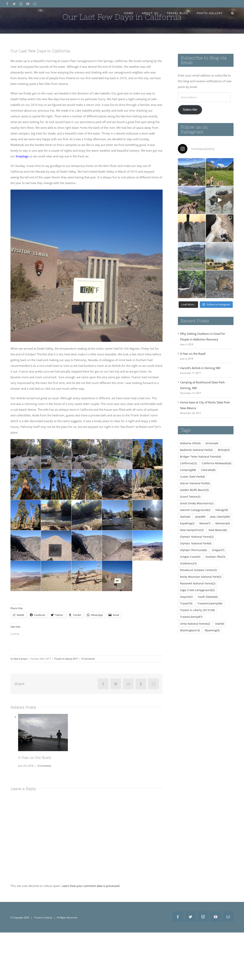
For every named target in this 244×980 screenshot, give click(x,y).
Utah (219, 623)
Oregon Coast (190, 556)
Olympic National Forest (197, 536)
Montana (222, 523)
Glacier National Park (195, 483)
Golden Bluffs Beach (194, 490)
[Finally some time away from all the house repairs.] (191, 256)
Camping (188, 470)
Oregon (218, 550)
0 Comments (88, 658)
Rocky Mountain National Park (200, 577)
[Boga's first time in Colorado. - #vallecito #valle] (191, 200)
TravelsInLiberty (209, 603)
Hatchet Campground (195, 510)
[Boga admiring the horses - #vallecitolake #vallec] (220, 172)
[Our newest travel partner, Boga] (220, 228)
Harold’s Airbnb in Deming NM (200, 368)
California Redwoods (216, 463)
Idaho (185, 516)
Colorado (208, 470)
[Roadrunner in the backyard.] (191, 228)
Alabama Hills (190, 443)
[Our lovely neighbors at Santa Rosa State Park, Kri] (220, 256)
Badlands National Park (196, 450)
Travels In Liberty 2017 (66, 658)
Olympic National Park (195, 543)
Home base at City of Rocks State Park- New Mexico (43, 728)
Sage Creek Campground (197, 590)
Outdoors (188, 563)
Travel (186, 603)
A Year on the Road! (193, 354)
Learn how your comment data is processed (90, 884)
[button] (232, 13)
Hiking (221, 510)
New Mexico (218, 530)
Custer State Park (192, 476)
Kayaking (187, 523)
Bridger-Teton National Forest (200, 456)
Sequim (186, 597)
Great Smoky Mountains (197, 503)
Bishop (224, 450)
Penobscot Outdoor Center (198, 570)
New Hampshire (192, 530)
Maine (204, 523)
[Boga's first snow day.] (220, 200)
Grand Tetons (190, 496)
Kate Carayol (20, 658)
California (188, 463)
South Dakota (208, 597)
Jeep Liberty (220, 516)
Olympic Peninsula (193, 550)
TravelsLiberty (191, 617)
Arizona (211, 443)
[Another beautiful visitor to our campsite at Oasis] (220, 284)
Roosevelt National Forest (197, 583)
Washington (190, 630)
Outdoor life (215, 556)
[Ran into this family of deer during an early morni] (191, 284)
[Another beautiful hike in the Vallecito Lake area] (191, 172)
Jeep (200, 516)
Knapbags (22, 156)
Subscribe (190, 109)
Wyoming (212, 630)
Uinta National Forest (195, 623)
